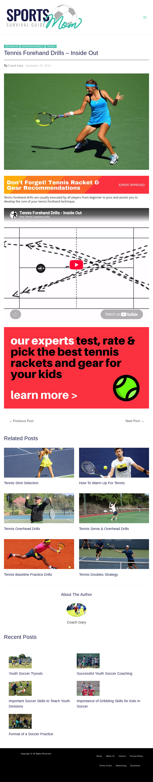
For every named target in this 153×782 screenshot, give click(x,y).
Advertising (121, 765)
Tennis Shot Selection (21, 483)
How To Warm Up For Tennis (102, 483)
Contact (122, 756)
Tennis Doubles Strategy (98, 574)
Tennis (51, 46)
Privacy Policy (136, 756)
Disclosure (135, 765)
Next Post (135, 421)
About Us (110, 756)
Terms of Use (105, 765)
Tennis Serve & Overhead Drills (104, 529)
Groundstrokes (33, 46)
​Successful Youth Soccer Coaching (104, 673)
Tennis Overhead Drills (22, 529)
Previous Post (21, 421)
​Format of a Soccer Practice (31, 734)
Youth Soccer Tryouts (26, 673)
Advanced (12, 46)
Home (99, 756)
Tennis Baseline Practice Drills (28, 574)
